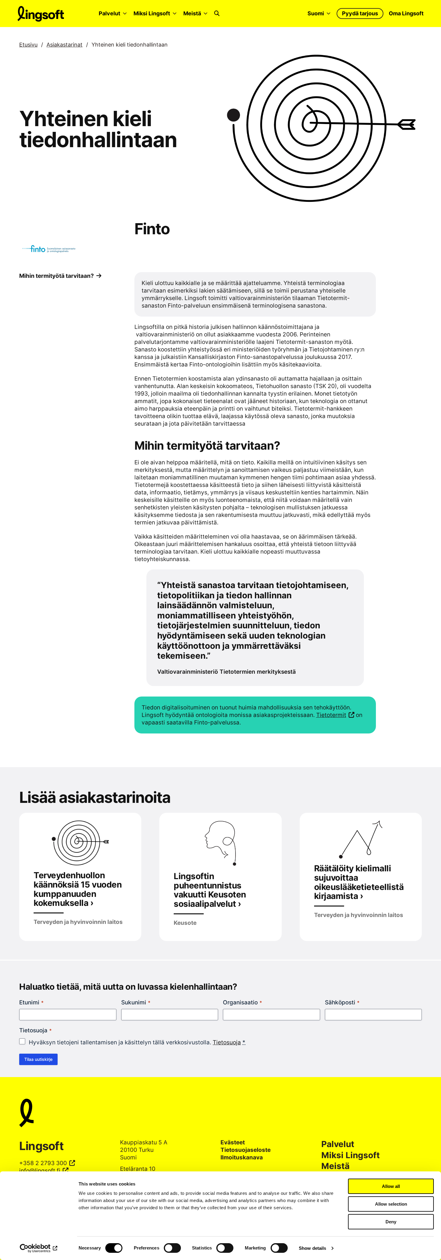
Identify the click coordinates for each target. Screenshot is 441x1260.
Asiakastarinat (64, 44)
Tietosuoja (227, 1042)
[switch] (172, 1248)
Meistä (192, 13)
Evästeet (232, 1142)
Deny (391, 1221)
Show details (312, 1248)
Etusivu (28, 44)
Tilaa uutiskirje (38, 1059)
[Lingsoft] (220, 1114)
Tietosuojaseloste (245, 1149)
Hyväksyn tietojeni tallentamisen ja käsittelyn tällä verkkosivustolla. (137, 1042)
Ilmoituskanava (241, 1157)
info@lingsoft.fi (39, 1170)
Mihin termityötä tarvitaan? (56, 275)
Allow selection (391, 1204)
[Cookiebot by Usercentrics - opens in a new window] (39, 1248)
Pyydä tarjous (360, 13)
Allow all (391, 1186)
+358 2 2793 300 (43, 1163)
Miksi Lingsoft (152, 13)
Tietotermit (331, 714)
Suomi (316, 13)
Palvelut (109, 13)
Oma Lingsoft (406, 13)
